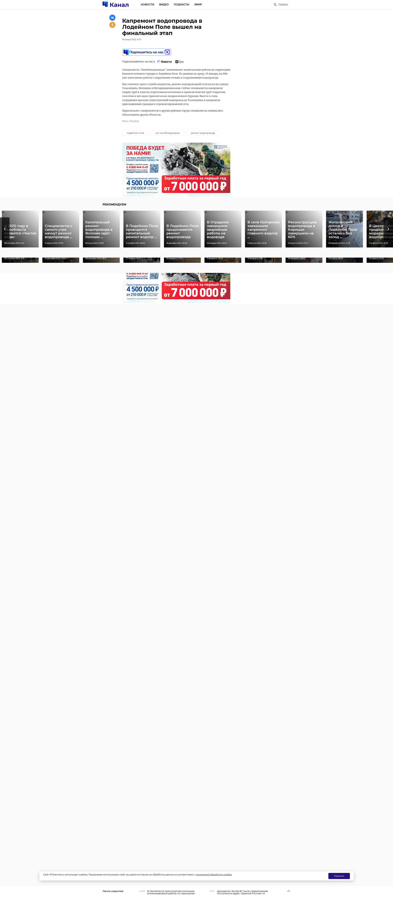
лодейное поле (135, 133)
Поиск (283, 4)
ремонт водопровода (203, 133)
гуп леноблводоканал (167, 133)
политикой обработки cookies (214, 874)
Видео (164, 4)
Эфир (198, 4)
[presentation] (5, 228)
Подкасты (181, 4)
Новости (147, 4)
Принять (339, 875)
